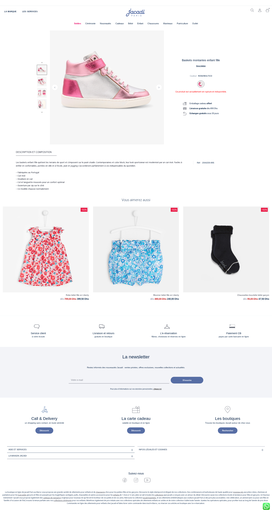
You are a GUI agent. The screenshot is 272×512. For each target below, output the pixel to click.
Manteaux (168, 23)
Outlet (195, 23)
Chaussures (153, 23)
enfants (116, 495)
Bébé (130, 23)
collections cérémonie (63, 500)
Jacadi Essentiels (149, 498)
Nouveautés (105, 23)
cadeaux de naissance (52, 498)
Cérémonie (90, 23)
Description (201, 66)
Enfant (140, 23)
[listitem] (42, 70)
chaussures (100, 492)
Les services (30, 11)
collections (159, 495)
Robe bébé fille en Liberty (77, 295)
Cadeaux (119, 23)
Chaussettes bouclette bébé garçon (253, 295)
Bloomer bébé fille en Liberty (166, 295)
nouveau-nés (238, 492)
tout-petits (22, 495)
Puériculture (182, 23)
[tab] (36, 152)
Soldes (77, 23)
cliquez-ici (157, 389)
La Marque (10, 11)
